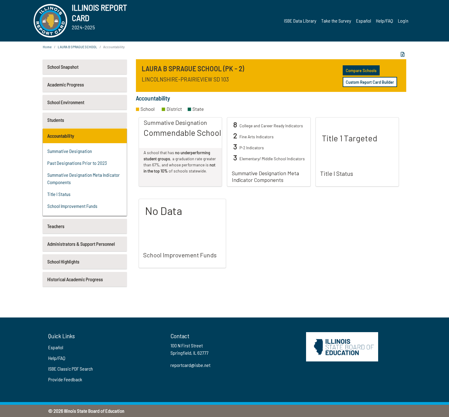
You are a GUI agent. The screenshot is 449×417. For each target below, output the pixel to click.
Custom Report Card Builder (370, 82)
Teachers (55, 226)
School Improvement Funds (72, 206)
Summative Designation (69, 151)
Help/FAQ (384, 21)
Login (403, 21)
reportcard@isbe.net (190, 365)
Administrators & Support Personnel (81, 244)
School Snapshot (62, 67)
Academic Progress (65, 84)
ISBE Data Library (300, 21)
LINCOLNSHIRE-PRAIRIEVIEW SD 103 (185, 79)
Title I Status (59, 194)
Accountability (60, 136)
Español (363, 21)
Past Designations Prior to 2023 (77, 163)
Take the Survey (336, 21)
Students (55, 120)
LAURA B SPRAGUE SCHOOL (77, 47)
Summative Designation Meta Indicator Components (83, 178)
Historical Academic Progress (75, 279)
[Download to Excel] (402, 54)
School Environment (65, 102)
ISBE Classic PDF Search (70, 369)
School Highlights (63, 261)
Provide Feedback (65, 379)
